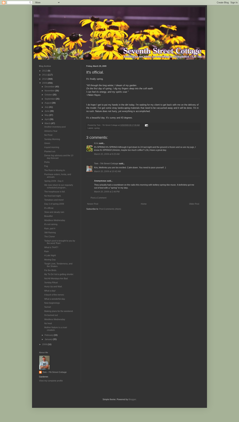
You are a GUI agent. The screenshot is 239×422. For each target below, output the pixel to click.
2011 (45, 75)
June (47, 111)
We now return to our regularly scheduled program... (58, 186)
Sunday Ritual (51, 282)
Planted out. (50, 151)
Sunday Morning (52, 139)
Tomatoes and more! (54, 200)
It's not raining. (51, 224)
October (49, 94)
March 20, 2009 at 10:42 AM (107, 171)
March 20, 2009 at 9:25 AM (107, 154)
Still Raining (50, 232)
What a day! (49, 291)
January (49, 339)
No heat (48, 323)
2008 (45, 344)
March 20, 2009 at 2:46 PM (107, 191)
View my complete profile (51, 381)
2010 (45, 79)
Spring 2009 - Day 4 (53, 181)
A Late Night (50, 255)
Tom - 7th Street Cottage (106, 163)
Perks (47, 162)
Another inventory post (55, 127)
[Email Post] (146, 125)
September (50, 99)
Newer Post (92, 204)
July (47, 107)
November (50, 90)
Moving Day (50, 259)
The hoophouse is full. (54, 191)
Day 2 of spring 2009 (54, 204)
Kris (96, 143)
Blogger (132, 399)
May (47, 115)
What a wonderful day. (54, 299)
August (48, 103)
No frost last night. (52, 196)
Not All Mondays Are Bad (56, 278)
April (47, 119)
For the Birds (50, 270)
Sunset (47, 307)
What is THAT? (51, 247)
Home (144, 204)
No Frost (48, 135)
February (49, 335)
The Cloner (49, 236)
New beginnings (52, 303)
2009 (45, 83)
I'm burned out (51, 315)
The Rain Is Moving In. (54, 170)
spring (97, 128)
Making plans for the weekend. (58, 311)
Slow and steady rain (54, 212)
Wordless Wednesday (54, 220)
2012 (45, 71)
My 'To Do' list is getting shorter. (59, 274)
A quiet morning (51, 147)
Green (47, 143)
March (48, 123)
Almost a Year (50, 131)
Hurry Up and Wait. (53, 286)
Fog (46, 166)
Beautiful (48, 216)
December (50, 86)
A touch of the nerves (54, 295)
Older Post (194, 204)
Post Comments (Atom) (110, 209)
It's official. (49, 208)
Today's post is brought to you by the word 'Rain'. (59, 242)
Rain (46, 251)
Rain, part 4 (49, 228)
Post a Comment (98, 198)
